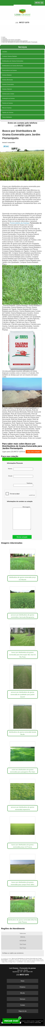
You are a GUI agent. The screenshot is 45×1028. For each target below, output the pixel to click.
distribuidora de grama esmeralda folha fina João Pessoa (22, 921)
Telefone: (30, 483)
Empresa (22, 987)
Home (22, 981)
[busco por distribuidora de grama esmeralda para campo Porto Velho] (22, 866)
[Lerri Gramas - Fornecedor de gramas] (22, 12)
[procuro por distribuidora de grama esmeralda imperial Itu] (22, 791)
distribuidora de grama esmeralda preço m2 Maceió (22, 578)
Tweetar (6, 146)
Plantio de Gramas (7, 103)
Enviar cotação (22, 537)
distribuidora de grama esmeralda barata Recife (22, 733)
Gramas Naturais (7, 89)
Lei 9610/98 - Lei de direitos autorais (26, 961)
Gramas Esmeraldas (8, 84)
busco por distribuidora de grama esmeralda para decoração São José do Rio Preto (22, 655)
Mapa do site (22, 1011)
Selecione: (23, 933)
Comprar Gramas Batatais (9, 56)
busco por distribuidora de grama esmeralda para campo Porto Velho (22, 883)
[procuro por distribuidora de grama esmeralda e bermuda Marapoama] (22, 598)
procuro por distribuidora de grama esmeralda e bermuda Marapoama (22, 616)
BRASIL (22, 937)
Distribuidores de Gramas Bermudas (12, 65)
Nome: (10, 468)
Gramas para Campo (8, 94)
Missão (22, 993)
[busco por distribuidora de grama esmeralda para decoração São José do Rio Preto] (22, 636)
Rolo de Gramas (7, 108)
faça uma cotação (33, 451)
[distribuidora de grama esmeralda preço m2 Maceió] (22, 561)
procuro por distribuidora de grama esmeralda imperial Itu (22, 808)
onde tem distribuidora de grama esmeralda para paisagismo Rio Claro (22, 771)
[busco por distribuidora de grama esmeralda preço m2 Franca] (22, 828)
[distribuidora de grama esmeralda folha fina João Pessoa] (22, 903)
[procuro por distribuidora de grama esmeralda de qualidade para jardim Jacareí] (22, 676)
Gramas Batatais (7, 75)
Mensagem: (27, 507)
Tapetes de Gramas (7, 112)
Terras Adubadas (7, 117)
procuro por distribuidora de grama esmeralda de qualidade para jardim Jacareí (23, 694)
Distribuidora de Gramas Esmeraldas (12, 61)
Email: (10, 476)
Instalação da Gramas (8, 98)
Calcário (4, 51)
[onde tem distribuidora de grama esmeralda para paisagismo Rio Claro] (22, 753)
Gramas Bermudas (7, 79)
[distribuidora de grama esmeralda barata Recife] (22, 716)
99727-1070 (24, 22)
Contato (22, 1005)
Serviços (22, 47)
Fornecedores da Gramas (9, 70)
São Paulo (23, 944)
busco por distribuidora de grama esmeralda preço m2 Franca (22, 846)
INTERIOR (23, 940)
